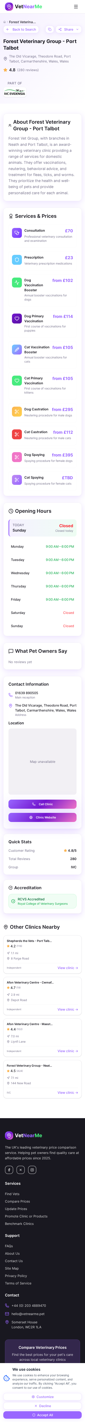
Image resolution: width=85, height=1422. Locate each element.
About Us (12, 1253)
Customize (45, 1397)
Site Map (12, 1268)
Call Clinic (46, 804)
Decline (45, 1406)
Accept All (45, 1415)
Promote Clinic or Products (26, 1216)
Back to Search (24, 29)
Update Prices (16, 1209)
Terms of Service (18, 1283)
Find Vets (12, 1194)
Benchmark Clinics (19, 1224)
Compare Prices (17, 1201)
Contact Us (14, 1261)
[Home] (4, 22)
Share (68, 29)
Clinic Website (46, 817)
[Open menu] (76, 6)
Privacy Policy (16, 1276)
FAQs (9, 1246)
